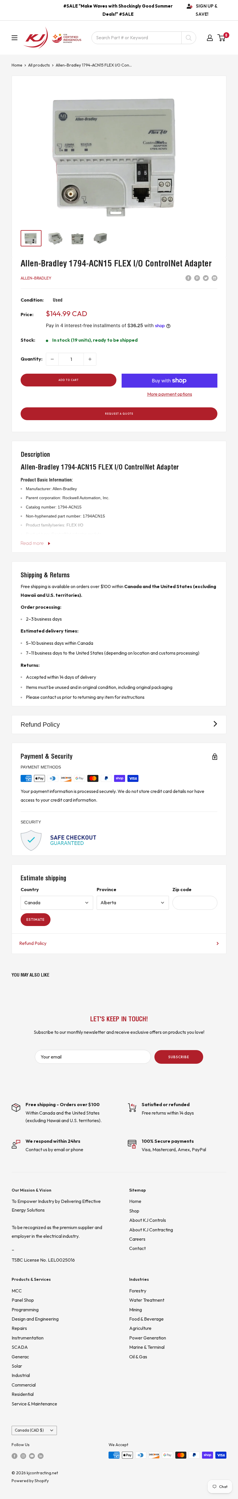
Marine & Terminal (147, 1347)
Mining (135, 1309)
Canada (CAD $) (29, 1430)
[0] (221, 37)
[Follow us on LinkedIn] (41, 1455)
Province (106, 889)
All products (39, 65)
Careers (137, 1239)
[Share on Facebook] (188, 277)
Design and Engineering (35, 1319)
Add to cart (69, 380)
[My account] (210, 38)
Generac (20, 1357)
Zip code (182, 889)
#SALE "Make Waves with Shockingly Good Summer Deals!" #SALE (118, 10)
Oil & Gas (138, 1357)
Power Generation (147, 1338)
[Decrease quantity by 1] (52, 359)
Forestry (137, 1291)
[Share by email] (214, 277)
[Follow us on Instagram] (23, 1455)
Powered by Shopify (30, 1480)
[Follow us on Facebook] (14, 1455)
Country (30, 889)
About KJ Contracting (151, 1230)
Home (17, 65)
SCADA (20, 1347)
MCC (17, 1291)
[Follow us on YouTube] (32, 1455)
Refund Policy (32, 943)
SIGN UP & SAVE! (207, 10)
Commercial (24, 1385)
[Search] (188, 38)
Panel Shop (23, 1300)
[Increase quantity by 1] (90, 359)
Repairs (19, 1328)
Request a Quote (119, 413)
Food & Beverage (146, 1319)
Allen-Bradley (36, 278)
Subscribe (178, 1057)
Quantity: (31, 359)
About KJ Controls (147, 1220)
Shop (134, 1211)
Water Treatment (146, 1300)
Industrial (21, 1375)
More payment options (169, 394)
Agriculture (140, 1328)
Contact (137, 1248)
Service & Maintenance (34, 1404)
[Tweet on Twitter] (206, 277)
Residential (23, 1394)
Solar (17, 1366)
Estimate (35, 919)
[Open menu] (14, 37)
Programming (25, 1309)
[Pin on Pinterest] (197, 277)
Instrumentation (28, 1338)
